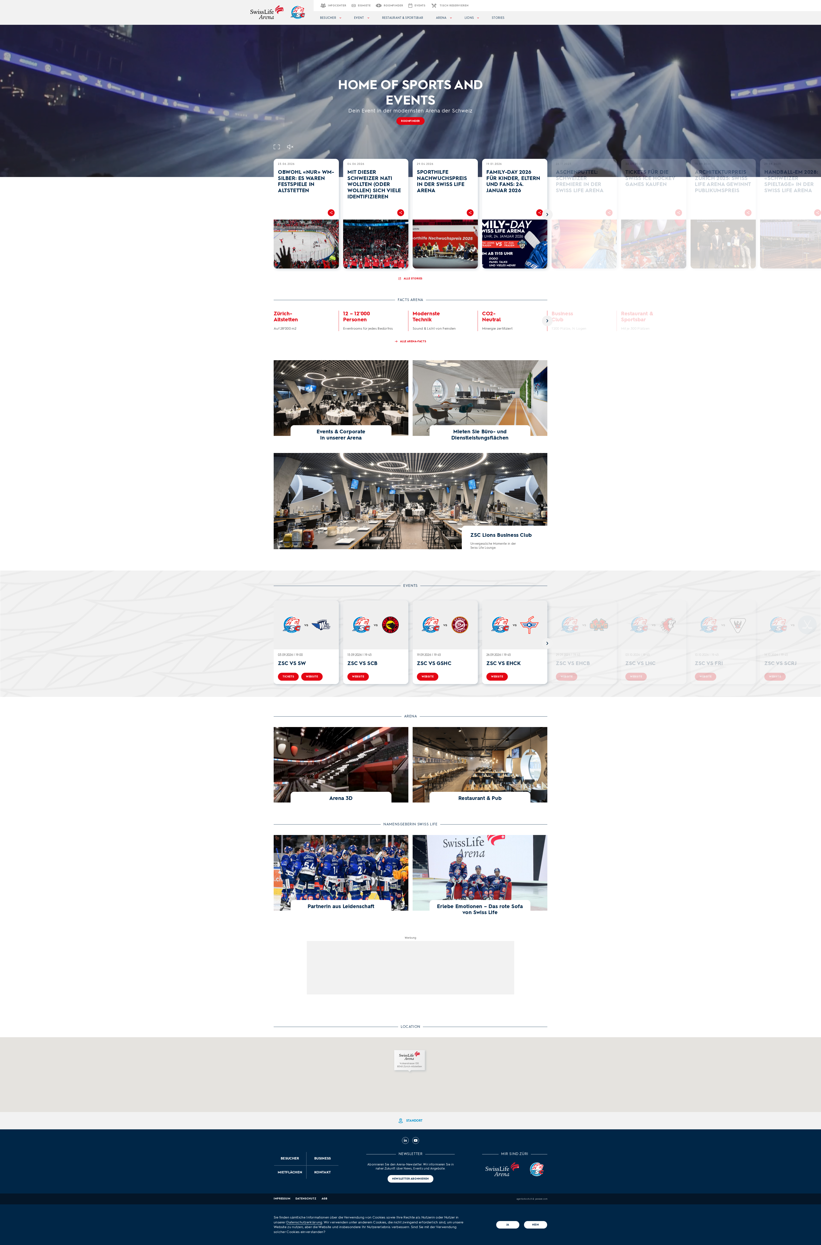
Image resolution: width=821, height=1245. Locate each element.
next (547, 214)
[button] (410, 1062)
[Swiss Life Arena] (267, 12)
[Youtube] (415, 1140)
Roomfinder (410, 120)
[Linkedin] (405, 1140)
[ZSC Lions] (297, 12)
